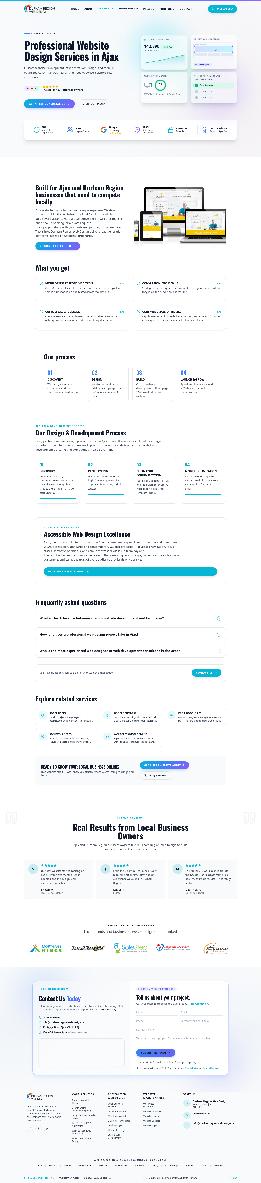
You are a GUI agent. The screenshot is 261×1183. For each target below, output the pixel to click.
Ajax (40, 1165)
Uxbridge (218, 1165)
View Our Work (94, 103)
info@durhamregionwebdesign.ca (63, 1022)
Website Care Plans (152, 1111)
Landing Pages (115, 1125)
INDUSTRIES (127, 8)
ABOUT (89, 8)
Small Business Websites (115, 1105)
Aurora (203, 1165)
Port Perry (139, 1165)
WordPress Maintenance (149, 1105)
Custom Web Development (114, 1136)
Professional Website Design (82, 1102)
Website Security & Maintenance (81, 1132)
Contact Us (204, 672)
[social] (30, 1129)
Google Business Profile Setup (84, 1117)
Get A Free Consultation (47, 103)
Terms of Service (211, 1068)
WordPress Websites (118, 1116)
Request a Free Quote (56, 246)
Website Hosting (151, 1116)
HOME (75, 8)
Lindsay (154, 1165)
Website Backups (151, 1120)
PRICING (148, 8)
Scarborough (171, 1165)
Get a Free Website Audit (66, 571)
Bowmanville (120, 1165)
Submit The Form (153, 1052)
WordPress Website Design (81, 1140)
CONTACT (186, 8)
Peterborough (84, 1165)
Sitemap (233, 1178)
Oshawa (53, 1165)
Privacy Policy (191, 1068)
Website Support (151, 1125)
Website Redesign (116, 1130)
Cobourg (189, 1165)
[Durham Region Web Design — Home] (40, 1096)
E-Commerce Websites (119, 1120)
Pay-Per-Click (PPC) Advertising (81, 1125)
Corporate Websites (117, 1111)
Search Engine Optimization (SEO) (81, 1109)
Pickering (102, 1165)
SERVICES (105, 8)
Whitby (67, 1165)
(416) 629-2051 (224, 8)
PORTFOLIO (167, 8)
